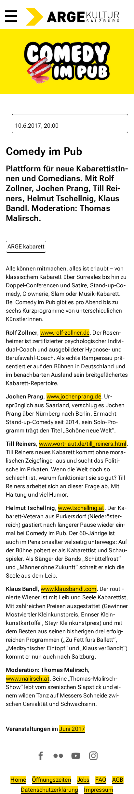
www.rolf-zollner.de (64, 332)
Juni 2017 (72, 728)
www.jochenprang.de (74, 396)
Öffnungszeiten (51, 779)
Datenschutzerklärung (49, 789)
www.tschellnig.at (81, 507)
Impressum (98, 789)
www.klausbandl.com (68, 588)
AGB (118, 779)
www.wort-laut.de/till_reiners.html (83, 443)
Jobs (83, 779)
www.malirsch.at (27, 678)
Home (18, 779)
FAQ (100, 779)
